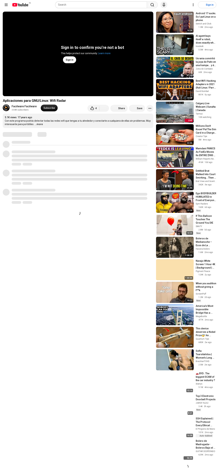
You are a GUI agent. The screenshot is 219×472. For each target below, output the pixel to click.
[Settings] (193, 5)
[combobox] (102, 5)
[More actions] (149, 108)
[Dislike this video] (104, 108)
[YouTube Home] (20, 5)
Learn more (104, 53)
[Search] (152, 4)
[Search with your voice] (163, 4)
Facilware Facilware (24, 106)
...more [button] (39, 124)
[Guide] (6, 5)
